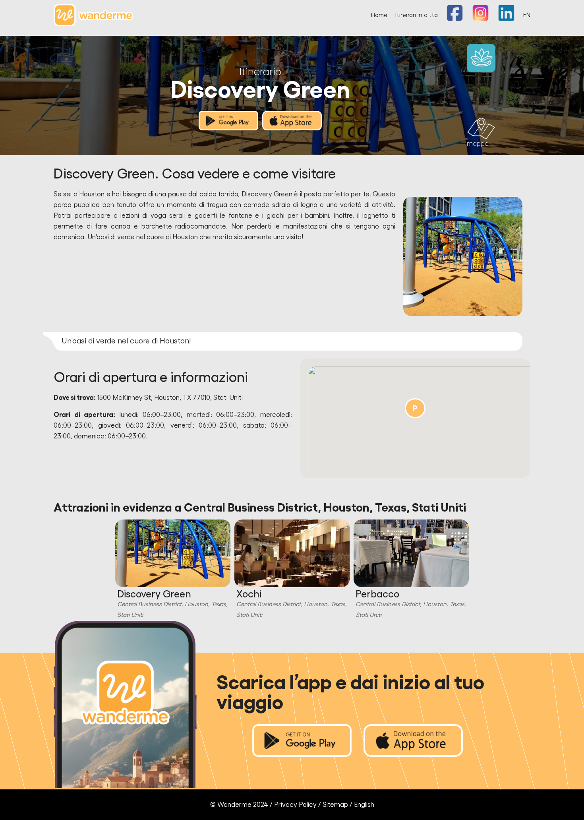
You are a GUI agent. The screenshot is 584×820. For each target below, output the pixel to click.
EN (526, 15)
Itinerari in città (416, 15)
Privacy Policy (295, 804)
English (364, 804)
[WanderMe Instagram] (480, 19)
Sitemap (335, 804)
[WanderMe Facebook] (455, 19)
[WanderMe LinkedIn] (506, 19)
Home (379, 15)
